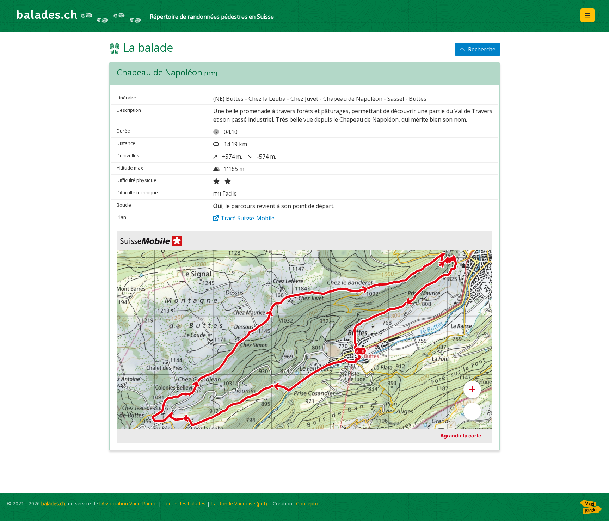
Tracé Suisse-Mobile (248, 218)
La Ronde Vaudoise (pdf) (239, 503)
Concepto (307, 503)
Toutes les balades (183, 503)
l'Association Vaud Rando (128, 503)
